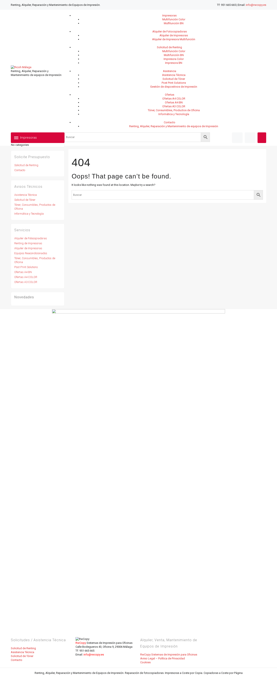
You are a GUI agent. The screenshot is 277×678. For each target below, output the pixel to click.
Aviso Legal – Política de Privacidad (162, 658)
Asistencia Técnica (25, 194)
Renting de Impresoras (28, 243)
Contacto (19, 170)
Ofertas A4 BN (23, 272)
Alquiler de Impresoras (28, 248)
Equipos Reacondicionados (30, 253)
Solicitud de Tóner (24, 199)
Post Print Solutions (26, 267)
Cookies (145, 662)
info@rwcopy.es (256, 4)
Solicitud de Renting (26, 165)
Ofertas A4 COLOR (25, 277)
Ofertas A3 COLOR (25, 282)
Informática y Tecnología (29, 213)
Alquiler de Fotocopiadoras (30, 238)
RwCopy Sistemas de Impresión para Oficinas (168, 654)
